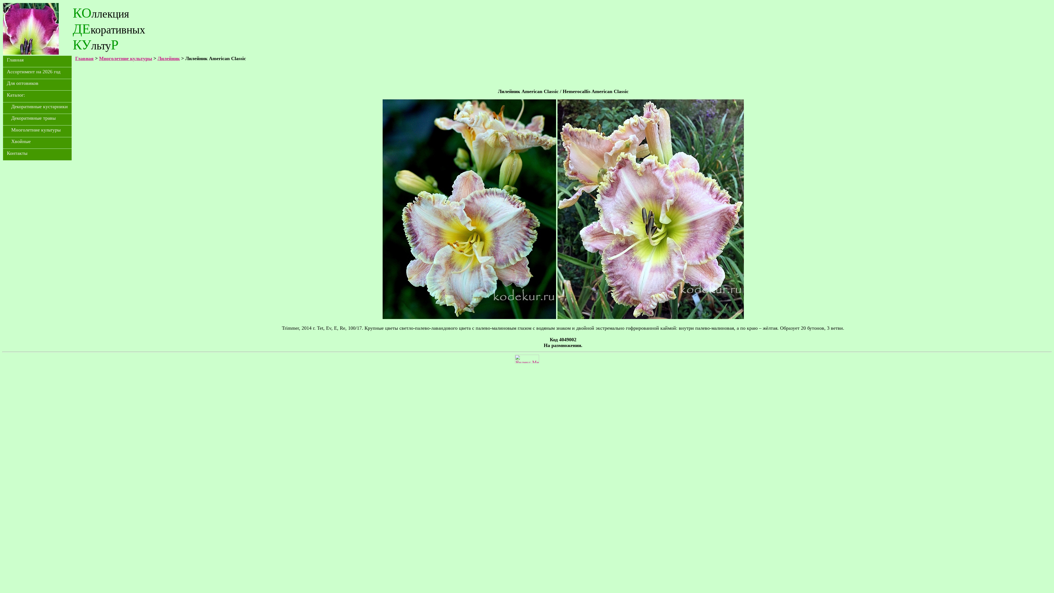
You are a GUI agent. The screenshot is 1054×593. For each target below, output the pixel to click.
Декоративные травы (33, 118)
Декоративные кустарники (39, 106)
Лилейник (169, 58)
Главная (15, 60)
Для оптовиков (22, 83)
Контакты (17, 153)
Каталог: (16, 95)
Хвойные (21, 141)
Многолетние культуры (36, 130)
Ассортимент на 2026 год (33, 71)
